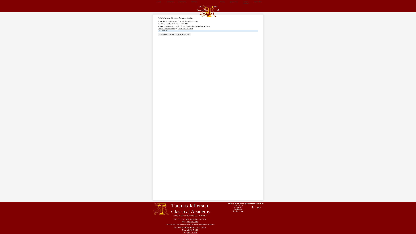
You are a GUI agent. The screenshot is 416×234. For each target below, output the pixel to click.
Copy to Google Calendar (166, 29)
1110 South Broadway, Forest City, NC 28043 (190, 227)
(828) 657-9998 (192, 222)
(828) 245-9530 (191, 233)
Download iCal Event (185, 29)
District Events (163, 31)
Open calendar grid (182, 34)
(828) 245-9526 (192, 230)
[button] (158, 2)
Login (256, 207)
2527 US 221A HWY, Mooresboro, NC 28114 (190, 219)
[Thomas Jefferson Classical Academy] (208, 11)
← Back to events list (166, 34)
